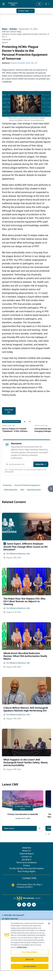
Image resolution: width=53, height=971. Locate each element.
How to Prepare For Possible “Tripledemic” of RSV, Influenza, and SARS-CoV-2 (15, 429)
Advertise (26, 847)
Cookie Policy (22, 947)
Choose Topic (23, 11)
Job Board (26, 859)
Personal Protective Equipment (27, 485)
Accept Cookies (29, 966)
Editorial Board (27, 853)
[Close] (49, 923)
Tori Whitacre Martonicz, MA (18, 553)
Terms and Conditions (26, 862)
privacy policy (9, 471)
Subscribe (39, 464)
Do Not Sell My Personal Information (26, 868)
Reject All (29, 959)
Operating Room (34, 489)
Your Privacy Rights (26, 871)
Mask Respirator (10, 489)
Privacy (26, 865)
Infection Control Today (11, 31)
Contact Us (26, 856)
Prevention (7, 485)
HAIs (22, 489)
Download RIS (9, 411)
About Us (26, 850)
